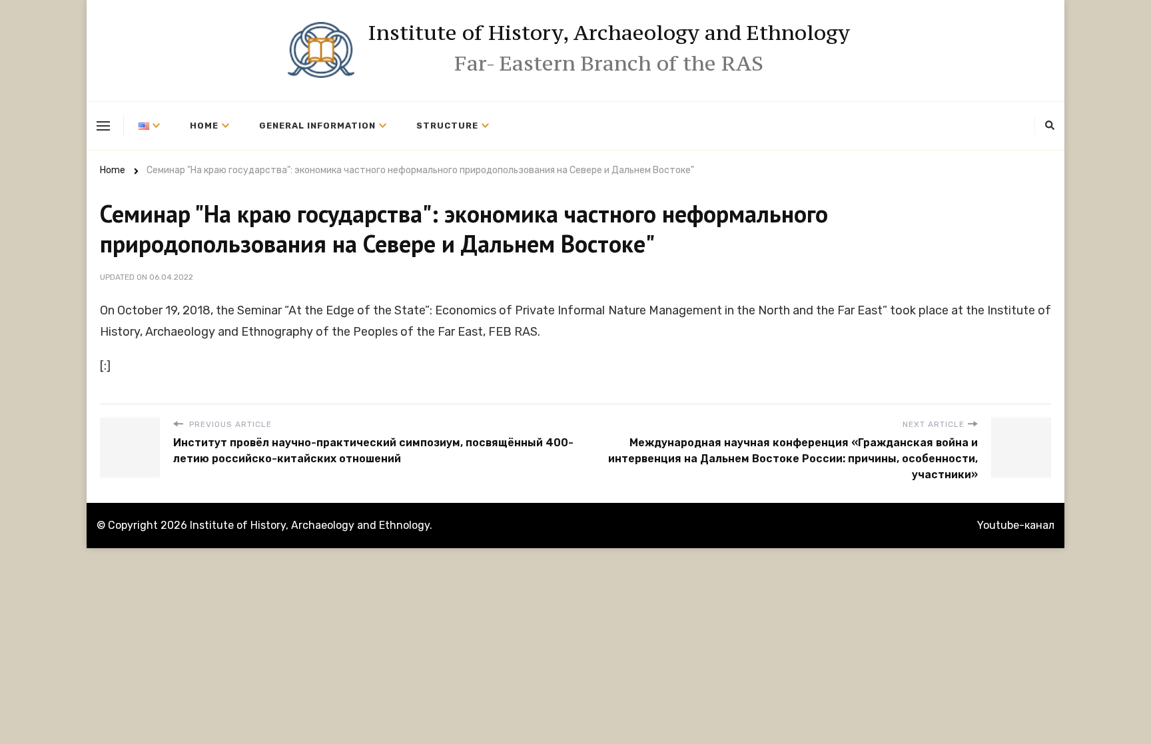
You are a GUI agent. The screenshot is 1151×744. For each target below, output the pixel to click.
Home (204, 126)
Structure (447, 126)
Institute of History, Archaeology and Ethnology (609, 32)
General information (317, 126)
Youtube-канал (1015, 525)
